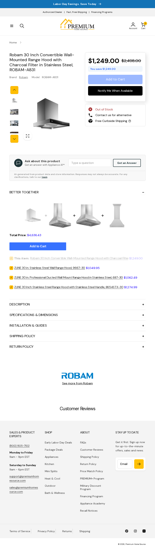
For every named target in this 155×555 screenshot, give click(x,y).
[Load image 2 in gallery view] (14, 112)
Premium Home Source (136, 544)
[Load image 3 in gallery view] (14, 123)
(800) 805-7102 (19, 445)
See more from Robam (77, 383)
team (44, 177)
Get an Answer (127, 163)
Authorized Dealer (52, 12)
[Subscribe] (139, 464)
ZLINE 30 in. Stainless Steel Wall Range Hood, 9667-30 (49, 268)
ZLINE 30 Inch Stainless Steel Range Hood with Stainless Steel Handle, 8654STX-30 (68, 287)
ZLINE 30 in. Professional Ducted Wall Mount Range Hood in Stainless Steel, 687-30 (68, 277)
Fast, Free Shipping (77, 12)
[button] (12, 26)
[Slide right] (14, 139)
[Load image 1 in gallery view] (14, 100)
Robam (23, 77)
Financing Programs (101, 12)
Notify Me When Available (115, 91)
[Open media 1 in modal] (49, 114)
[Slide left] (14, 90)
